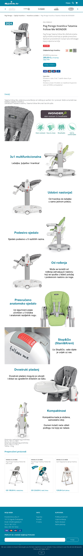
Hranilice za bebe (33, 16)
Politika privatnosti (61, 517)
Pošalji (72, 540)
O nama (39, 522)
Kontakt (39, 519)
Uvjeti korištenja (60, 519)
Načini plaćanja (60, 524)
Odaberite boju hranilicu (51, 50)
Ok (42, 553)
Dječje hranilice (19, 16)
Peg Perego (8, 16)
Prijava (68, 3)
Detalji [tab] (7, 94)
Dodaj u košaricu (49, 65)
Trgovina (39, 517)
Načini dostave (60, 522)
